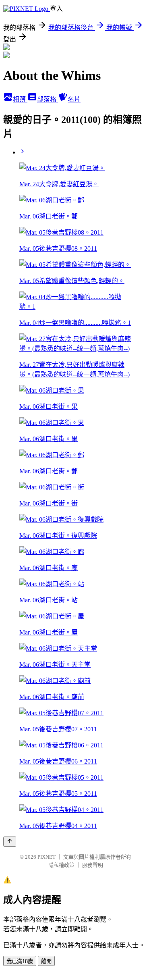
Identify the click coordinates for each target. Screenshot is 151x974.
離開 (46, 961)
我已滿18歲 (19, 961)
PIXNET (46, 857)
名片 (74, 99)
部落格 (47, 99)
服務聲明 (92, 865)
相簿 (20, 99)
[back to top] (9, 842)
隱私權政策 (61, 865)
